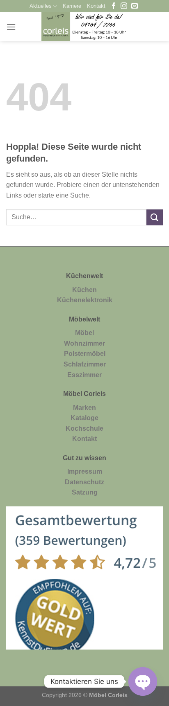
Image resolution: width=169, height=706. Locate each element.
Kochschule (84, 428)
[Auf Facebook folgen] (113, 6)
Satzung (85, 492)
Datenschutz (84, 482)
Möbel (84, 332)
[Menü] (11, 27)
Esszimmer (84, 374)
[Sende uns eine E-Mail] (134, 6)
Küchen (84, 289)
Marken (84, 407)
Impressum (84, 471)
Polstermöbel (84, 353)
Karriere (72, 6)
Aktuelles (41, 6)
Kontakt (96, 6)
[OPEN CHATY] (142, 681)
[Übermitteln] (154, 217)
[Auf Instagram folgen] (124, 6)
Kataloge (84, 417)
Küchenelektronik (84, 300)
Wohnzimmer (84, 343)
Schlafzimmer (85, 364)
